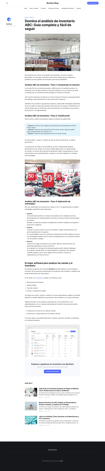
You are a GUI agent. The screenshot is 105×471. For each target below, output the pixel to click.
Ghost (61, 461)
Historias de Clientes (53, 8)
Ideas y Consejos (34, 8)
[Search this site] (7, 3)
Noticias (79, 8)
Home (25, 8)
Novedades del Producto (67, 8)
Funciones (43, 8)
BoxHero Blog (52, 3)
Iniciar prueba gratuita (52, 371)
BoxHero (9, 24)
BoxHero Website (92, 3)
